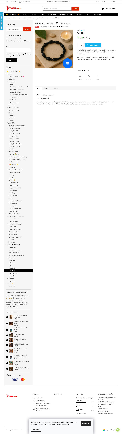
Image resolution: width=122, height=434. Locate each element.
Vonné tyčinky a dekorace (16, 255)
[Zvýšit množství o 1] (84, 44)
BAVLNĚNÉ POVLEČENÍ (16, 92)
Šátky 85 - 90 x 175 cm (16, 144)
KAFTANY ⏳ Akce (14, 154)
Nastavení (36, 429)
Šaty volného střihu (15, 188)
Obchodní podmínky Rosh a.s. (106, 402)
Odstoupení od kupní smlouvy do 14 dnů (59, 2)
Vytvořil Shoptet (111, 430)
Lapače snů (12, 281)
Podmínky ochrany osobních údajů (106, 405)
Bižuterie (11, 258)
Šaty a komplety (13, 183)
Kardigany (12, 167)
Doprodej (12, 149)
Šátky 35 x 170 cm (15, 134)
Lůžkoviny (12, 79)
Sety (11, 266)
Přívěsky (12, 263)
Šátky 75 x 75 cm (14, 141)
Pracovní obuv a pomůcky (16, 216)
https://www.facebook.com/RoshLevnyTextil (43, 405)
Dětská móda (11, 242)
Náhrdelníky (13, 260)
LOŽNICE (9, 74)
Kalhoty (12, 175)
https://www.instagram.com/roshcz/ (43, 409)
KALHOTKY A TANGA (15, 209)
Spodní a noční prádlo (15, 229)
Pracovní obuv (14, 222)
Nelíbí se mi (79, 409)
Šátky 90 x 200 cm (15, 147)
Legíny (11, 178)
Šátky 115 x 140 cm (15, 131)
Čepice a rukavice (14, 162)
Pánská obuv (12, 227)
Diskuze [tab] (56, 88)
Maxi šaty (12, 193)
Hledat (75, 8)
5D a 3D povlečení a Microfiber (18, 95)
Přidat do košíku (94, 45)
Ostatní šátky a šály (14, 128)
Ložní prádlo (12, 82)
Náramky (12, 271)
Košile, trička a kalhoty (15, 224)
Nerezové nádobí (14, 253)
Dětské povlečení (15, 97)
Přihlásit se (12, 60)
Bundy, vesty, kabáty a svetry (17, 159)
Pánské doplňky (13, 232)
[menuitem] (12, 14)
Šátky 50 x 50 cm (14, 136)
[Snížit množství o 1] (84, 46)
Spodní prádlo (13, 206)
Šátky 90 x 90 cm (14, 139)
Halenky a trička (13, 196)
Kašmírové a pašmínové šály (17, 126)
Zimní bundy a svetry (15, 237)
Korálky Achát (13, 273)
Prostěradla (13, 100)
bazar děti (12, 286)
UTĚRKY (12, 118)
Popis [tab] (38, 88)
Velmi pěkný (79, 401)
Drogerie (11, 121)
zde (68, 424)
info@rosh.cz (39, 398)
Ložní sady (12, 105)
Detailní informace (82, 70)
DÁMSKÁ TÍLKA (14, 211)
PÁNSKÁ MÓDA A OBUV (13, 214)
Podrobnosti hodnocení (64, 27)
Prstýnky (12, 276)
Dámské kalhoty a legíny (16, 170)
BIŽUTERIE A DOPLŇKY (13, 245)
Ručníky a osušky (14, 110)
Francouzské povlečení (16, 90)
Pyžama (11, 240)
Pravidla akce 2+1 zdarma (105, 414)
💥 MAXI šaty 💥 (13, 165)
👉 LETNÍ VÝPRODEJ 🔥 (13, 71)
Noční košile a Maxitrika (15, 201)
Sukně (11, 198)
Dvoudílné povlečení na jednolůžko (20, 87)
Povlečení (12, 84)
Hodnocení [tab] (47, 88)
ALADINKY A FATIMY (15, 172)
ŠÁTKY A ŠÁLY (11, 123)
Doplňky (11, 278)
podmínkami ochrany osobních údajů (18, 55)
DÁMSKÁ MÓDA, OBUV (13, 152)
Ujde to (78, 405)
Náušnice (12, 268)
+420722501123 (40, 401)
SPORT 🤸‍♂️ (12, 180)
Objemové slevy (102, 409)
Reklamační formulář (104, 411)
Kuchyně (11, 113)
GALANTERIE (12, 247)
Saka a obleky (13, 234)
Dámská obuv (13, 203)
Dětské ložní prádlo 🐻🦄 (16, 77)
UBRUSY (12, 115)
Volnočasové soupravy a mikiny (18, 157)
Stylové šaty (13, 190)
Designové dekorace (15, 250)
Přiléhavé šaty (14, 185)
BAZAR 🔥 (10, 284)
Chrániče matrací (14, 102)
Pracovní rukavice (15, 219)
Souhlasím (86, 424)
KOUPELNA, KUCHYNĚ (13, 108)
